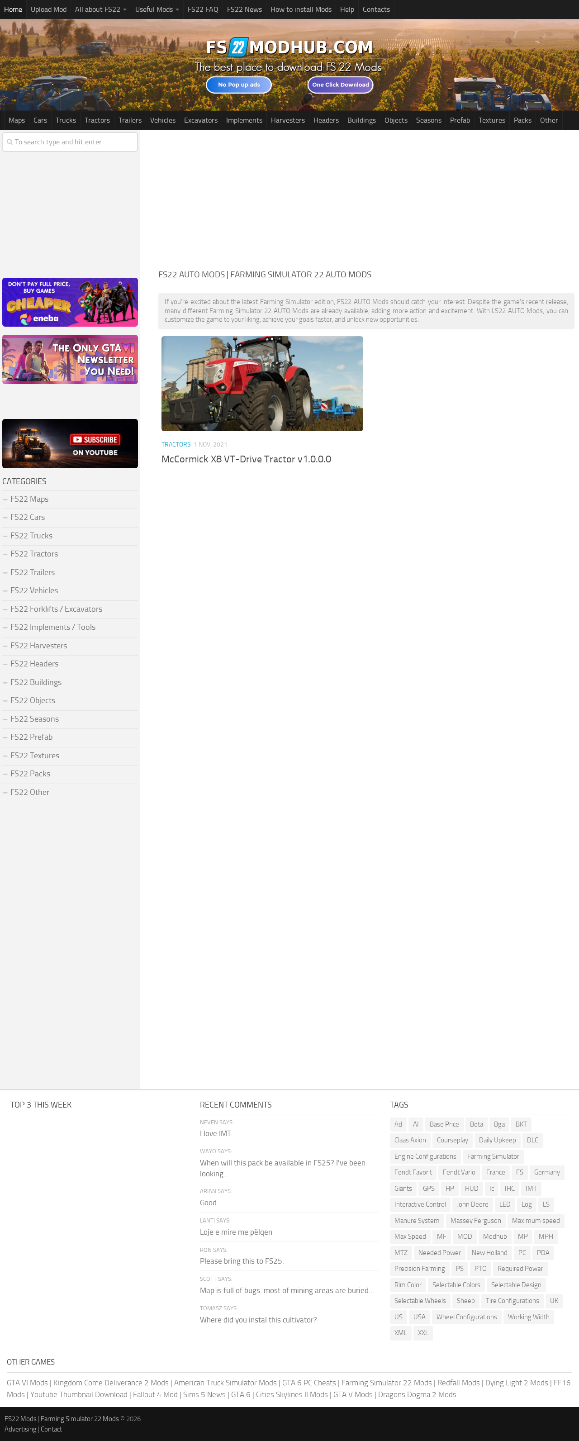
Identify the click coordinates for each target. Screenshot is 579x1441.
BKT (521, 1124)
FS (519, 1172)
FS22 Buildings (36, 682)
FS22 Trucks (31, 536)
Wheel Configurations (467, 1317)
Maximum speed (536, 1221)
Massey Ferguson (476, 1221)
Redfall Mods (458, 1382)
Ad (398, 1124)
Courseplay (452, 1140)
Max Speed (410, 1236)
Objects (396, 120)
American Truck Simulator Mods (225, 1382)
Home (13, 9)
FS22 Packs (30, 774)
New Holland (490, 1253)
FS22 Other (29, 792)
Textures (492, 120)
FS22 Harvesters (38, 646)
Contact (51, 1429)
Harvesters (288, 120)
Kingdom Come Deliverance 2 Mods (111, 1382)
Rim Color (408, 1285)
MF (441, 1236)
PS (460, 1269)
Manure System (417, 1221)
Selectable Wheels (420, 1301)
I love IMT (215, 1133)
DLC (532, 1140)
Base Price (444, 1124)
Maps (17, 120)
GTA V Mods (353, 1394)
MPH (546, 1236)
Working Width (529, 1317)
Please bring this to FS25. (242, 1260)
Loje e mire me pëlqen (236, 1232)
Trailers (130, 120)
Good (208, 1202)
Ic (491, 1188)
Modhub (495, 1236)
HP (450, 1188)
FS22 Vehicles (34, 590)
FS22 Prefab (31, 737)
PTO (481, 1269)
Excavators (201, 120)
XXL (423, 1333)
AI (416, 1124)
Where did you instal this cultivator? (258, 1319)
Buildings (361, 120)
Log (527, 1204)
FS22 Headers (34, 664)
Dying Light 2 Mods (516, 1382)
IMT (531, 1188)
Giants (403, 1188)
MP (523, 1236)
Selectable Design (516, 1285)
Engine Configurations (425, 1156)
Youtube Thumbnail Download (79, 1394)
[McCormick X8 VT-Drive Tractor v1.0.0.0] (262, 383)
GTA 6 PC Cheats (309, 1382)
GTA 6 (241, 1394)
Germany (547, 1172)
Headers (326, 120)
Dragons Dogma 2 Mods (417, 1394)
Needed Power (439, 1253)
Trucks (66, 120)
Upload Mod (48, 9)
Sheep (466, 1301)
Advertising (21, 1429)
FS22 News (244, 9)
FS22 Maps (29, 499)
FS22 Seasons (34, 719)
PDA (543, 1253)
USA (419, 1317)
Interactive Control (420, 1204)
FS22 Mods (21, 1419)
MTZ (401, 1253)
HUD (472, 1188)
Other (549, 120)
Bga (499, 1124)
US (398, 1317)
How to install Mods (301, 9)
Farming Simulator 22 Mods (387, 1382)
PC (522, 1253)
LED (505, 1204)
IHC (510, 1188)
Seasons (428, 120)
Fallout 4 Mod (155, 1394)
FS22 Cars (27, 517)
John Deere (473, 1204)
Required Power (520, 1269)
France (495, 1172)
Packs (523, 120)
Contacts (376, 9)
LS (546, 1204)
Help (347, 9)
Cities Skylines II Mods (292, 1394)
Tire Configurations (512, 1301)
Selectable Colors (456, 1285)
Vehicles (163, 120)
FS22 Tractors (34, 554)
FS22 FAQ (203, 9)
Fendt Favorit (413, 1172)
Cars (40, 120)
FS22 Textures (34, 756)
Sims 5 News (204, 1394)
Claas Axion (410, 1140)
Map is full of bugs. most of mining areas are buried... (287, 1290)
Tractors (97, 120)
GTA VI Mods (27, 1382)
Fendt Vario (459, 1172)
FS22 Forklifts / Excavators (56, 609)
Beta (476, 1124)
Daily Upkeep (497, 1140)
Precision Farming (419, 1269)
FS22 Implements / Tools (52, 627)
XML (400, 1333)
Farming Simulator (493, 1156)
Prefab (460, 120)
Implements (244, 120)
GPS (429, 1188)
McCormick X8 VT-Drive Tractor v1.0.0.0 (246, 459)
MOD (464, 1236)
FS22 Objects (32, 700)
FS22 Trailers (32, 572)
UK (554, 1301)
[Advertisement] (366, 197)
